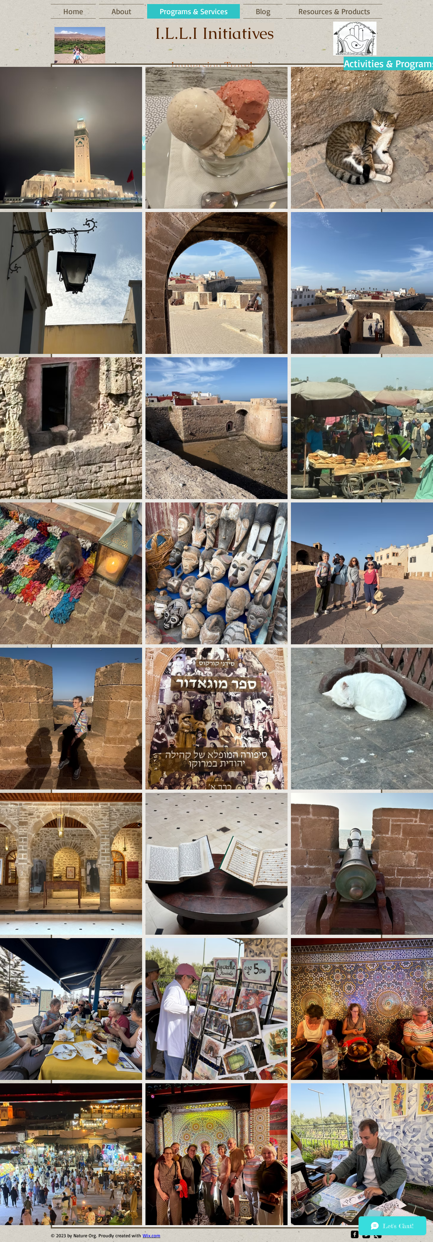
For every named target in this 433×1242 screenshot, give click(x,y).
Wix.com (151, 1235)
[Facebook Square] (355, 1234)
